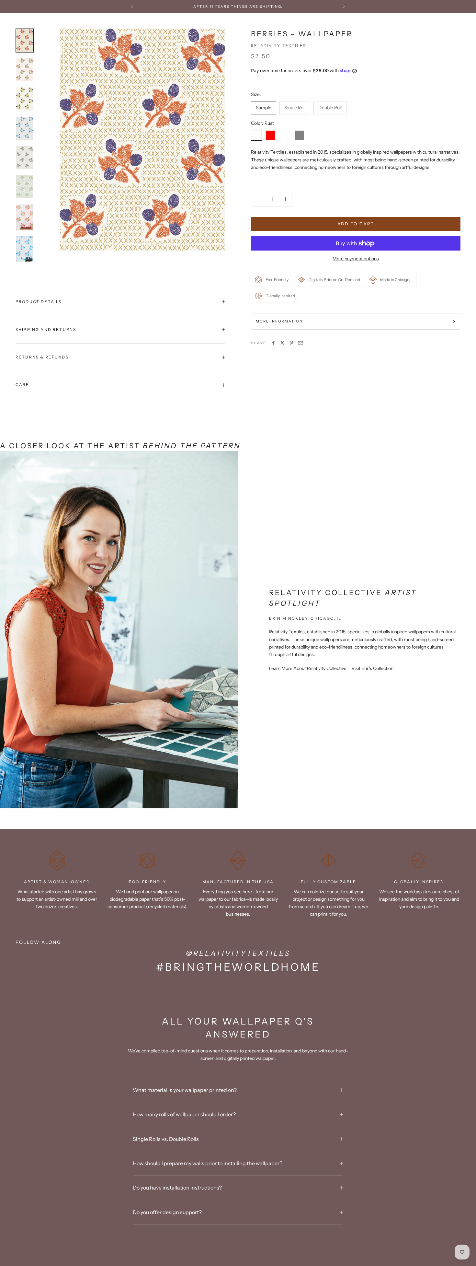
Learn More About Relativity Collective (307, 668)
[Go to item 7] (25, 217)
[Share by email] (300, 343)
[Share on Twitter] (282, 343)
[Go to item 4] (25, 128)
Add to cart (355, 223)
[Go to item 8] (25, 249)
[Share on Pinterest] (291, 343)
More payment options (356, 259)
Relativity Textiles (278, 45)
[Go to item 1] (25, 41)
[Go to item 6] (25, 187)
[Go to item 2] (25, 70)
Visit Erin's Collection (372, 668)
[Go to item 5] (25, 158)
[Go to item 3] (25, 99)
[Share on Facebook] (273, 343)
